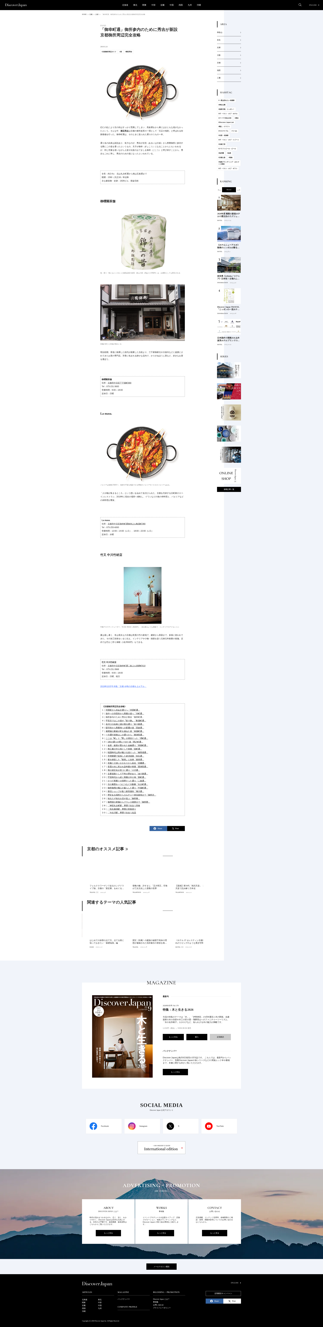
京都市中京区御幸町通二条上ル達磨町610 (126, 666)
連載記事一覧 (229, 489)
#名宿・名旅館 (223, 135)
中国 (172, 5)
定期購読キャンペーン (223, 1293)
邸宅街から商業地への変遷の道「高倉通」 (125, 728)
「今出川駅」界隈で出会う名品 (122, 813)
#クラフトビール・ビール (227, 149)
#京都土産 (221, 157)
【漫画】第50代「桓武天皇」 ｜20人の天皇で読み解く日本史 (185, 887)
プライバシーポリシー (162, 1308)
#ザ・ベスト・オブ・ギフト (227, 168)
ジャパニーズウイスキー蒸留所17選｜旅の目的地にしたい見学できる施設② (228, 308)
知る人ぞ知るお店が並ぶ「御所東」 (124, 798)
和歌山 (219, 32)
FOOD (84, 947)
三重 (219, 78)
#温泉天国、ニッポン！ (226, 109)
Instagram (143, 1126)
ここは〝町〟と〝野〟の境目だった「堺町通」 (127, 738)
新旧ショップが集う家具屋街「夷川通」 (126, 791)
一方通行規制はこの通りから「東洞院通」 (125, 735)
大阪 (219, 55)
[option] (142, 874)
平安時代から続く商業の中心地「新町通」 (127, 777)
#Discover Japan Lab (226, 122)
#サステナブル (223, 131)
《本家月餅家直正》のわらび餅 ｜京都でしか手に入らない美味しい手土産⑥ (228, 215)
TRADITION (129, 892)
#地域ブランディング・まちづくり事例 (228, 163)
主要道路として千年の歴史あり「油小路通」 (128, 774)
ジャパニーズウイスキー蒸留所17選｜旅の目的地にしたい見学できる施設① (228, 339)
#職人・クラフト (224, 126)
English (313, 5)
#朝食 (231, 157)
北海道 (125, 5)
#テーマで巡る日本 (224, 118)
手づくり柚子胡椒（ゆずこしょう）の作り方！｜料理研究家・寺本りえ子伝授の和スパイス (228, 277)
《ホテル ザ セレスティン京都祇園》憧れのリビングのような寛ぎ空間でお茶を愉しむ (185, 941)
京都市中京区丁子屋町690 (119, 383)
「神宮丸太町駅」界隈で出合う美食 (124, 805)
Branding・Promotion (166, 1292)
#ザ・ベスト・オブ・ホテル (227, 114)
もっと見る (173, 1037)
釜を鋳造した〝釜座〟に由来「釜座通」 (126, 759)
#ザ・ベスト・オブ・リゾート (228, 140)
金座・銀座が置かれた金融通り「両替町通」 (128, 745)
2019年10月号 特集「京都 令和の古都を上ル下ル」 (123, 686)
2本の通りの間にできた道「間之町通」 (125, 742)
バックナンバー (124, 1299)
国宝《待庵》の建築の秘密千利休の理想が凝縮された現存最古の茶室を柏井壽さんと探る (142, 941)
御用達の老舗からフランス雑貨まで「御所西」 (129, 802)
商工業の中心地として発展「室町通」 (125, 749)
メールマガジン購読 (161, 1267)
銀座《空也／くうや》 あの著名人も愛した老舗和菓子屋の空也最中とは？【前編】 (228, 246)
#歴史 (237, 118)
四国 (181, 5)
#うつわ (234, 131)
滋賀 (219, 70)
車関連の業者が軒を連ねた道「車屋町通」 (125, 731)
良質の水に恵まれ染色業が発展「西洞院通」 (128, 767)
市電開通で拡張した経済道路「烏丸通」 (126, 756)
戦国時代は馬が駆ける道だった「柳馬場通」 (128, 752)
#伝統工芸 (221, 144)
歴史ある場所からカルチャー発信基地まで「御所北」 (132, 795)
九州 (190, 5)
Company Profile (127, 1307)
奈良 (219, 40)
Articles (87, 1292)
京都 (219, 63)
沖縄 (199, 5)
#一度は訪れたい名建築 (226, 100)
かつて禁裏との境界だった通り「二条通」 (127, 781)
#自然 (229, 153)
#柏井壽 (221, 153)
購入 (197, 1037)
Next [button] (238, 189)
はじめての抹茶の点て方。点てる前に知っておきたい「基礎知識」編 (99, 941)
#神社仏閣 (221, 105)
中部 (153, 5)
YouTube (220, 1126)
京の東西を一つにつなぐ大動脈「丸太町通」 (128, 784)
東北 (135, 5)
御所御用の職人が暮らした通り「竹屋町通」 (128, 788)
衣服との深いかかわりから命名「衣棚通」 (127, 763)
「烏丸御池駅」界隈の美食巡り (122, 809)
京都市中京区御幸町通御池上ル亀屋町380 (126, 524)
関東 (144, 5)
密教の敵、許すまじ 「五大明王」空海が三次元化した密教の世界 (142, 887)
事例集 (155, 1302)
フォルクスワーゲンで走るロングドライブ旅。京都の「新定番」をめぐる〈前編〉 (99, 887)
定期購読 (220, 1037)
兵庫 (219, 48)
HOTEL (170, 947)
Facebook (105, 1126)
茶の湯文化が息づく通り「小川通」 (124, 770)
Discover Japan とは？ (161, 1299)
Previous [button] (219, 189)
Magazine (123, 1292)
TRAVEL (85, 892)
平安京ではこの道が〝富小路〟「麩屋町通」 (126, 721)
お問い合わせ (158, 1305)
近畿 (162, 5)
